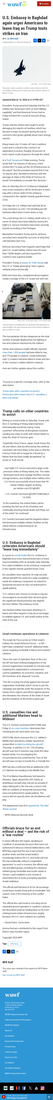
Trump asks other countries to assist (20, 391)
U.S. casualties (38, 394)
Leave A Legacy (11, 1052)
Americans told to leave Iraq (16, 394)
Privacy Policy (10, 1047)
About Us (8, 1031)
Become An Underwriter (14, 1041)
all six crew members (19, 728)
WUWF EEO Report (12, 1025)
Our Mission (9, 1063)
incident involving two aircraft (29, 744)
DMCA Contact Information (15, 1073)
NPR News (14, 944)
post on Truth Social (33, 262)
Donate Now (9, 1036)
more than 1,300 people (13, 352)
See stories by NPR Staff (13, 975)
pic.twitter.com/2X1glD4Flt (27, 488)
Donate (45, 4)
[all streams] (49, 1097)
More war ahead (10, 397)
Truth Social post (14, 160)
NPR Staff (14, 38)
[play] (3, 1097)
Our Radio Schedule (12, 1068)
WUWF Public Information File (16, 1014)
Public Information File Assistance (18, 1020)
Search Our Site (11, 1057)
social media (20, 555)
